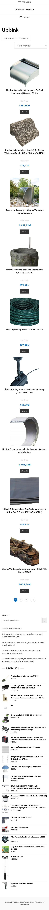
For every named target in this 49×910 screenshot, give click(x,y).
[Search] (44, 620)
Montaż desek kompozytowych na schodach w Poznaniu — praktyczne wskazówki (24, 660)
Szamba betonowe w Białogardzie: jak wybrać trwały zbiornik (23, 643)
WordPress (24, 905)
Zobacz (24, 112)
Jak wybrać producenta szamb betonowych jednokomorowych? (22, 635)
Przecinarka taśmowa (12, 628)
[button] (24, 17)
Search (5, 615)
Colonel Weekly (24, 9)
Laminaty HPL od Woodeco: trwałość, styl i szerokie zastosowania (21, 651)
